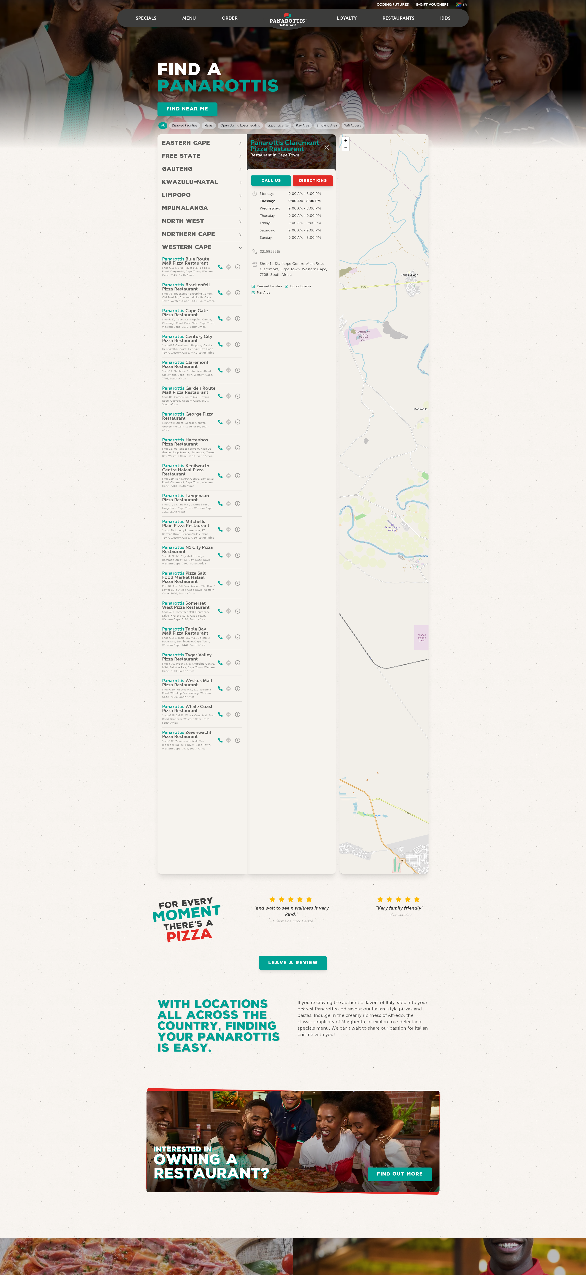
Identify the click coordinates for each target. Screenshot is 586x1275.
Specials (146, 18)
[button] (345, 140)
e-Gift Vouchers (432, 4)
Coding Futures (393, 4)
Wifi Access (352, 125)
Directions (313, 181)
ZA (464, 4)
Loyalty (347, 18)
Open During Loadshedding (240, 125)
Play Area (302, 125)
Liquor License (278, 125)
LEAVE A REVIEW (293, 963)
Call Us (271, 181)
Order (230, 18)
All (163, 125)
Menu (189, 18)
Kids (445, 18)
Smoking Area (327, 125)
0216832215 (270, 251)
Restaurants (398, 18)
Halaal (208, 125)
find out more (400, 1174)
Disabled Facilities (184, 125)
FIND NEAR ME (187, 109)
